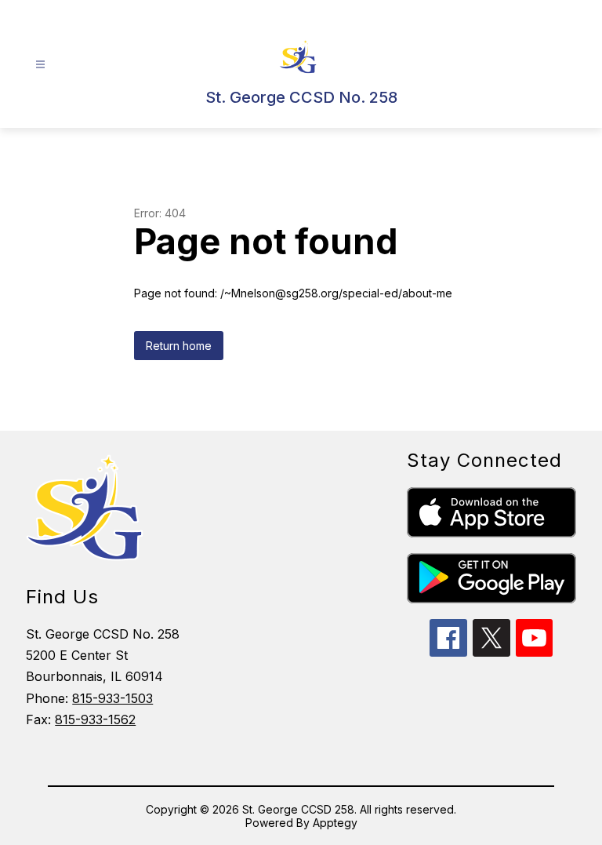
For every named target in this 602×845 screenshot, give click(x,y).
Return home (179, 345)
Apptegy (335, 822)
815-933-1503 (112, 698)
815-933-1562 (95, 719)
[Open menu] (40, 65)
